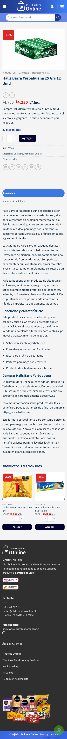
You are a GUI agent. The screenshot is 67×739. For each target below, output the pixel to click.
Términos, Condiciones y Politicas (20, 660)
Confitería (24, 73)
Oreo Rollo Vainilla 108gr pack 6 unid (47, 509)
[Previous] (3, 505)
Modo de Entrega (11, 654)
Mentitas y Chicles (41, 73)
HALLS (51, 396)
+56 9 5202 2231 (11, 607)
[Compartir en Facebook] (12, 167)
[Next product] (5, 95)
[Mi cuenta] (52, 6)
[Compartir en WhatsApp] (6, 167)
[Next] (64, 505)
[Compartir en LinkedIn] (38, 167)
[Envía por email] (25, 167)
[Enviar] (58, 17)
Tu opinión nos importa (15, 679)
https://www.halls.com (16, 412)
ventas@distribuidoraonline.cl (19, 611)
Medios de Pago (11, 666)
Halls (14, 159)
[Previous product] (12, 95)
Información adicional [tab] (13, 201)
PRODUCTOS (9, 73)
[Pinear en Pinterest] (31, 167)
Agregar (27, 138)
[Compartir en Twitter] (18, 167)
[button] (4, 6)
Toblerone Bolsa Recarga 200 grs (17, 509)
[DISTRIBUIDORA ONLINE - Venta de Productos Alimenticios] (29, 6)
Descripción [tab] (8, 193)
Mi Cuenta (7, 672)
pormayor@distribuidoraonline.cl (21, 629)
